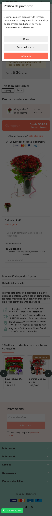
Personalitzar (26, 47)
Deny (26, 39)
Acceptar (26, 55)
